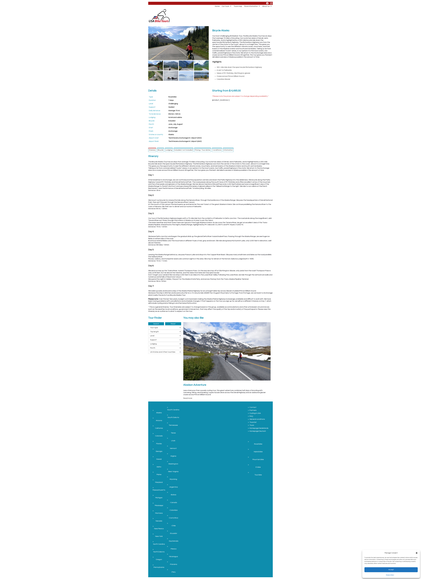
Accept (391, 569)
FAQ (251, 416)
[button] (417, 553)
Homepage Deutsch (258, 431)
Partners (253, 410)
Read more (187, 398)
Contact (253, 407)
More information (251, 6)
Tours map (238, 6)
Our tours (225, 6)
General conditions (257, 419)
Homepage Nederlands (259, 428)
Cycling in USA (255, 413)
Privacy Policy (390, 575)
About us (266, 6)
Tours (252, 425)
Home (217, 6)
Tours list (253, 422)
